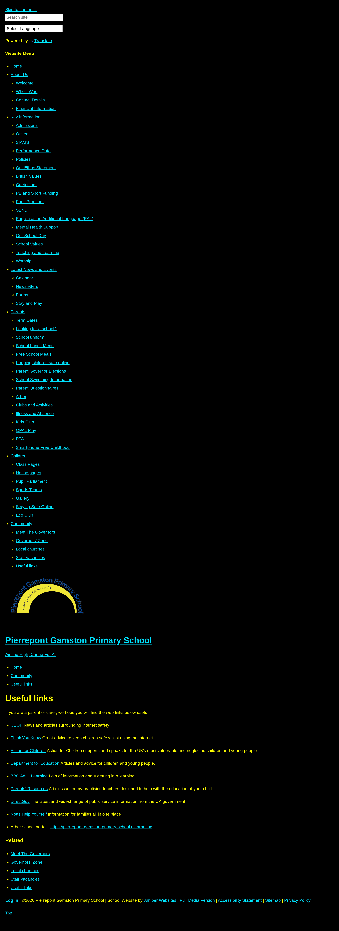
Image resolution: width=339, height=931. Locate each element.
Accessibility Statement (240, 900)
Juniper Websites (160, 900)
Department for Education (35, 763)
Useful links (21, 684)
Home (16, 667)
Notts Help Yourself (29, 814)
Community (21, 675)
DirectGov (20, 801)
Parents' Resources (29, 788)
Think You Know (26, 737)
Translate (43, 40)
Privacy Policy (297, 900)
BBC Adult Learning (29, 776)
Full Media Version (197, 900)
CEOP (17, 725)
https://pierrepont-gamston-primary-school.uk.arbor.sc (101, 826)
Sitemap (273, 900)
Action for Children (28, 750)
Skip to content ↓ (21, 9)
